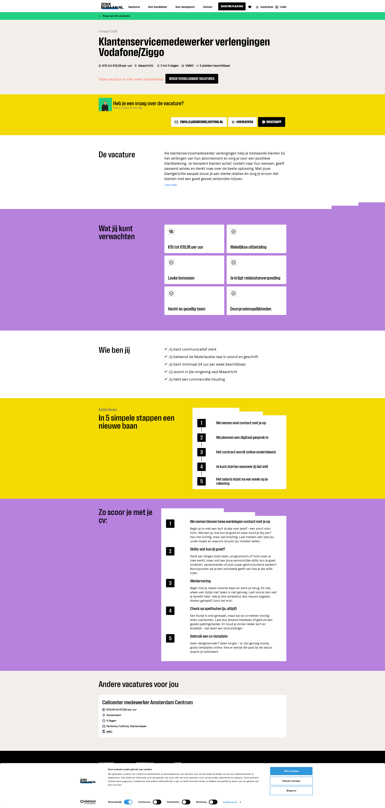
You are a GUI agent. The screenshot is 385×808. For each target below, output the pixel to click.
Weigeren (291, 790)
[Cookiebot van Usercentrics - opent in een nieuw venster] (88, 802)
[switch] (157, 802)
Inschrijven (266, 7)
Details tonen (230, 802)
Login (282, 6)
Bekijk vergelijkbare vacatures (191, 79)
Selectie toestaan (291, 781)
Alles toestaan (291, 771)
